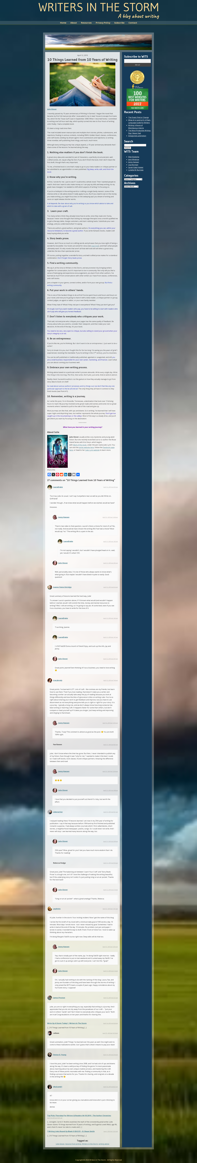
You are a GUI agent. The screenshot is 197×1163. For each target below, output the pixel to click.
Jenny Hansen (63, 517)
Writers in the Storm (90, 1144)
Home (63, 22)
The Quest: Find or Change (138, 117)
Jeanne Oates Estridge (62, 587)
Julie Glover (52, 109)
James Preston (59, 998)
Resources (86, 22)
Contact (133, 22)
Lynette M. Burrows (135, 170)
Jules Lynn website (92, 450)
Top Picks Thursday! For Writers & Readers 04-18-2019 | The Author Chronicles (79, 1115)
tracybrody (57, 680)
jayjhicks (57, 909)
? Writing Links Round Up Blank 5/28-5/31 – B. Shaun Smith (71, 1131)
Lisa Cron (95, 246)
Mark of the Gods (79, 445)
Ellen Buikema (133, 157)
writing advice (104, 1144)
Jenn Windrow (133, 159)
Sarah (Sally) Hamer (135, 167)
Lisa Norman (133, 165)
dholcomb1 (57, 1087)
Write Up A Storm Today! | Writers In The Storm (67, 1023)
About (73, 22)
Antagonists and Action (137, 136)
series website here (86, 447)
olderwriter (58, 812)
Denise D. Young (59, 1055)
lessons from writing (73, 1144)
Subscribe (119, 22)
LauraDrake (58, 487)
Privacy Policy (103, 22)
